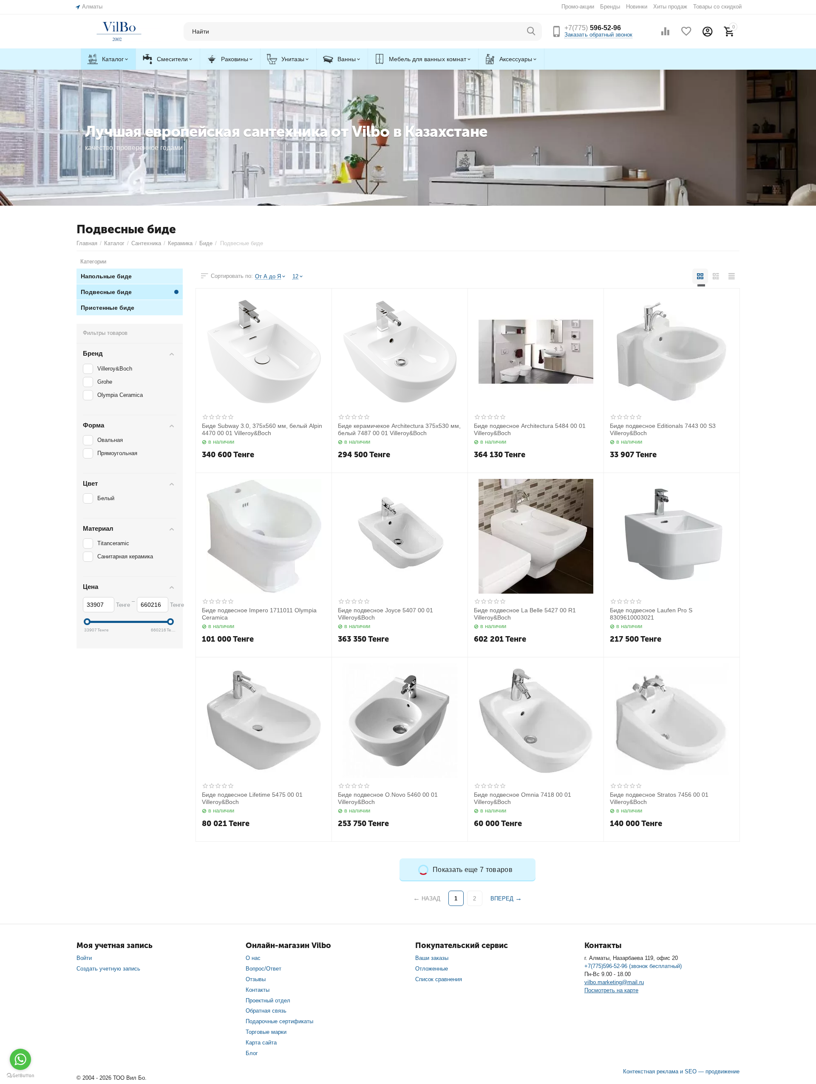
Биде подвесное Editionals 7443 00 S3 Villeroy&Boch (663, 429)
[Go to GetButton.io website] (20, 1075)
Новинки (636, 6)
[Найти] (531, 31)
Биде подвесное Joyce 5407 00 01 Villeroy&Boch (385, 614)
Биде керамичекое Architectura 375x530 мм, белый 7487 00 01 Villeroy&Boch (399, 429)
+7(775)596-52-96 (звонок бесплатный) (633, 966)
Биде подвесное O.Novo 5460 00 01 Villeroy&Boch (388, 798)
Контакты (257, 990)
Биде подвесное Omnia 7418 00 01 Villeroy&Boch (522, 798)
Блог (252, 1053)
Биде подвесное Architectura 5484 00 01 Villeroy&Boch (530, 429)
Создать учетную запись (108, 968)
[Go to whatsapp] (20, 1059)
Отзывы (256, 979)
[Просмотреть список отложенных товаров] (686, 31)
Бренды (610, 6)
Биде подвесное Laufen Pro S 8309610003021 (651, 614)
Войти (84, 958)
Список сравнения (438, 979)
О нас (253, 958)
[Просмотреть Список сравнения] (665, 31)
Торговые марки (266, 1032)
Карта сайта (261, 1042)
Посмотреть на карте (611, 990)
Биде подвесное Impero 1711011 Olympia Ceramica (259, 614)
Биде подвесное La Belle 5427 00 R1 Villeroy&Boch (525, 614)
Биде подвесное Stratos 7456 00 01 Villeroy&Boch (659, 798)
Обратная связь (266, 1011)
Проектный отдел (268, 1000)
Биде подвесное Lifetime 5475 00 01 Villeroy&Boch (252, 798)
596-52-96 (592, 27)
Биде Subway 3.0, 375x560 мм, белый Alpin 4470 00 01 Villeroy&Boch (262, 429)
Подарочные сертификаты (279, 1021)
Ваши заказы (431, 958)
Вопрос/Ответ (263, 968)
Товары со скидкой (717, 6)
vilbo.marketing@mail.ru (614, 982)
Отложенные (431, 968)
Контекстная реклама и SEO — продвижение (681, 1071)
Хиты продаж (670, 6)
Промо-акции (577, 6)
